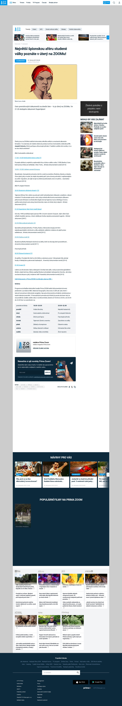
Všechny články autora (41, 348)
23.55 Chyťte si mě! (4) (22, 237)
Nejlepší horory (46, 661)
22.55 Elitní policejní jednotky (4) (25, 223)
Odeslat (47, 372)
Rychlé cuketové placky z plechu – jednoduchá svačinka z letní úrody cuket (95, 586)
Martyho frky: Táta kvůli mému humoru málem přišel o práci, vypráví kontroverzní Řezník (47, 628)
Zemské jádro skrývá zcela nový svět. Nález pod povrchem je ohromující (100, 138)
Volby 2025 (49, 664)
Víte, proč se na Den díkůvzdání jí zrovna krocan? (26, 480)
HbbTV (18, 689)
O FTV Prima (20, 680)
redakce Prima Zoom (33, 62)
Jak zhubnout (24, 661)
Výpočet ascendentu (43, 667)
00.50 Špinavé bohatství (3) (23, 253)
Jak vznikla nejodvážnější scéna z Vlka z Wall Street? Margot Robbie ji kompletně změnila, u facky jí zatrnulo (25, 646)
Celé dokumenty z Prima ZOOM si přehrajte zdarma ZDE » (33, 279)
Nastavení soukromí (42, 700)
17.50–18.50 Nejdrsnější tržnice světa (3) (28, 158)
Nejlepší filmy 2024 (35, 661)
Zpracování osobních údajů (44, 691)
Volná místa (20, 683)
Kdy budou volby (85, 661)
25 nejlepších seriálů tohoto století (26, 626)
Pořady (28, 2)
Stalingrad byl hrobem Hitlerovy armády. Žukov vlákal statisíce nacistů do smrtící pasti (100, 152)
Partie (71, 661)
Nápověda (39, 694)
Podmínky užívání (21, 691)
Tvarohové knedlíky (56, 667)
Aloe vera (81, 664)
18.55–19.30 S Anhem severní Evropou (27, 169)
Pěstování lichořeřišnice (93, 664)
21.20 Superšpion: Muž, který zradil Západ (28, 209)
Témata (22, 2)
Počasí (76, 661)
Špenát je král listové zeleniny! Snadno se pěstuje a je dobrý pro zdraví (72, 628)
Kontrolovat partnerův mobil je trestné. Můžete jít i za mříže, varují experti (26, 604)
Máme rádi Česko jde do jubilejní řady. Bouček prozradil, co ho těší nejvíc (48, 604)
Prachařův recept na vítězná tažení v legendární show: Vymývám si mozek (49, 586)
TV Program (36, 2)
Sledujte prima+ (53, 2)
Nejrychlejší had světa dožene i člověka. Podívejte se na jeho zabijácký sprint (100, 126)
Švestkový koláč (80, 667)
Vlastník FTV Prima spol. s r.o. (24, 697)
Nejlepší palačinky (68, 667)
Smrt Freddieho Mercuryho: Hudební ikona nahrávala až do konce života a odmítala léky (54, 480)
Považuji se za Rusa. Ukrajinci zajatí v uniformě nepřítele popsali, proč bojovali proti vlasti (26, 595)
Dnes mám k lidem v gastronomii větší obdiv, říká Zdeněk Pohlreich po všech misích (48, 595)
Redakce (39, 697)
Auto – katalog (26, 664)
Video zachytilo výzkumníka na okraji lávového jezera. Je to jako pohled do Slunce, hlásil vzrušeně (72, 604)
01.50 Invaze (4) (20, 265)
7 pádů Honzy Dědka (38, 664)
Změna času (64, 661)
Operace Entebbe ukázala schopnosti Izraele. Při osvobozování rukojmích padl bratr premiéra (72, 596)
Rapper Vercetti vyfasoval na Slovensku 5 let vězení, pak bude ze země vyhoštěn (49, 636)
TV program (56, 661)
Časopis (44, 2)
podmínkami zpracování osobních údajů (43, 377)
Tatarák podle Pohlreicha (70, 664)
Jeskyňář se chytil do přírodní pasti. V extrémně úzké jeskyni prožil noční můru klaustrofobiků (83, 480)
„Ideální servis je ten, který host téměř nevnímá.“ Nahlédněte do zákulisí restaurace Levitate (95, 604)
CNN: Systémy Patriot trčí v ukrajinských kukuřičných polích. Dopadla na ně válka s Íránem (25, 586)
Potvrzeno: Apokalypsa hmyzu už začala (72, 585)
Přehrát (19, 518)
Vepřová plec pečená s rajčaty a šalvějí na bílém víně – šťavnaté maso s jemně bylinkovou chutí (95, 595)
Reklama (19, 686)
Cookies (19, 694)
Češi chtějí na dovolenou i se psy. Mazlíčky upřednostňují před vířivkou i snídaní (72, 645)
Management (40, 680)
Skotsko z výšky (21, 521)
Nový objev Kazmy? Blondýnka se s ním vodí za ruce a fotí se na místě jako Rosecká (49, 645)
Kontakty (39, 689)
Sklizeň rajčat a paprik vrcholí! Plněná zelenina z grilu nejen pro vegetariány (72, 636)
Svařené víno (57, 664)
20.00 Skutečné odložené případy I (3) (27, 190)
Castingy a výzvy (41, 686)
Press (38, 683)
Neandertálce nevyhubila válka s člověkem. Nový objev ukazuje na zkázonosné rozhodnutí (99, 165)
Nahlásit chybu (20, 700)
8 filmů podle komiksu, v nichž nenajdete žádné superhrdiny (24, 635)
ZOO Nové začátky (96, 661)
